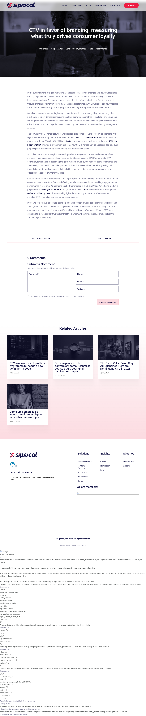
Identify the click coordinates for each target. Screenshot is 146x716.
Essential (3, 584)
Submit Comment (107, 302)
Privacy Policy (65, 545)
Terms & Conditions (79, 545)
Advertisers (83, 477)
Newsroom (101, 5)
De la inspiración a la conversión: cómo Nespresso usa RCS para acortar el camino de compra (72, 367)
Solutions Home (84, 461)
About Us (115, 5)
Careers (126, 466)
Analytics (3, 625)
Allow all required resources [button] (9, 709)
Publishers (82, 472)
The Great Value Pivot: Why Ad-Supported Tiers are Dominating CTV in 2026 (116, 366)
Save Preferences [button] (29, 701)
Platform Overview (82, 467)
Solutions (77, 5)
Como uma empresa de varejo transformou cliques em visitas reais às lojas (26, 414)
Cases (103, 461)
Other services (5, 668)
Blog (88, 5)
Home (65, 5)
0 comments (101, 49)
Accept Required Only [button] (14, 701)
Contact (131, 5)
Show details (4, 587)
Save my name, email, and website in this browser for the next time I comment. (57, 296)
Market (82, 49)
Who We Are (128, 461)
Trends (90, 49)
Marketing (3, 647)
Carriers (81, 481)
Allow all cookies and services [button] (30, 709)
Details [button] (25, 714)
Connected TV (72, 49)
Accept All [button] (3, 701)
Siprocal (44, 49)
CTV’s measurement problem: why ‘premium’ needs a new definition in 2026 (28, 366)
